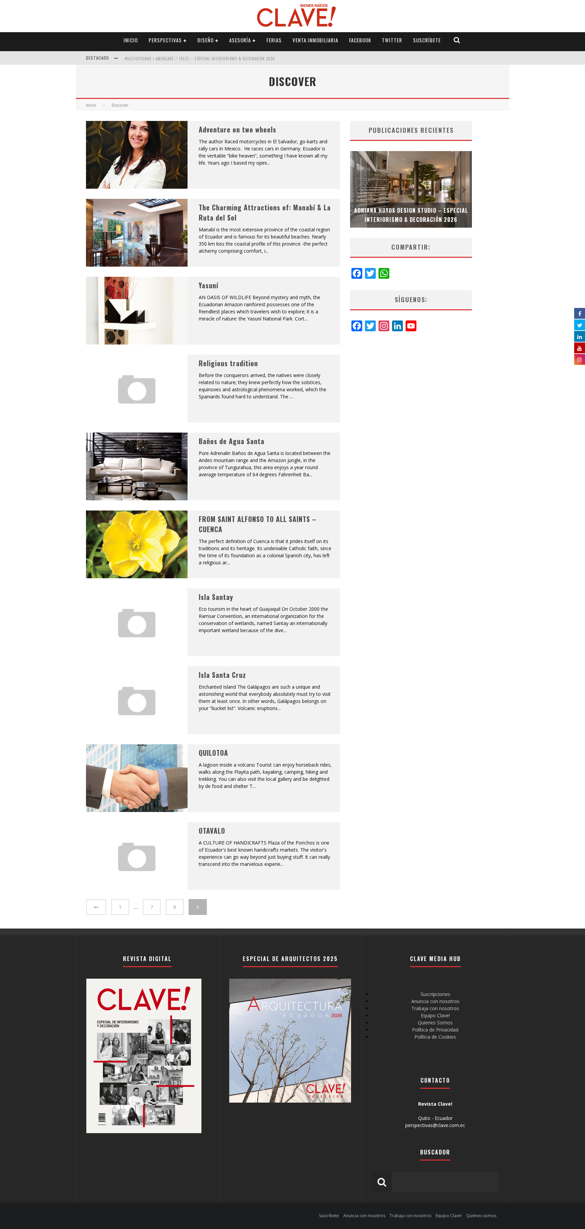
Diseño (205, 40)
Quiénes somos (481, 1215)
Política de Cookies (435, 1037)
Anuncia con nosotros (435, 1001)
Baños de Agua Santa (231, 441)
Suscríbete (427, 40)
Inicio (131, 40)
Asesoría (240, 40)
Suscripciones (435, 994)
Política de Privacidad (435, 1029)
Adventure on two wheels (237, 129)
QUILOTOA (213, 753)
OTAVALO (212, 831)
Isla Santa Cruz (222, 675)
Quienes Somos (435, 1022)
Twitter (392, 40)
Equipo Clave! (435, 1015)
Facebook (360, 40)
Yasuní (208, 285)
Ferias (274, 40)
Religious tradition (228, 363)
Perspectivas (165, 40)
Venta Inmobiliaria (315, 40)
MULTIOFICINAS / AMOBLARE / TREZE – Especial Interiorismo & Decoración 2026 (200, 58)
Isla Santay (216, 597)
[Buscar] (457, 40)
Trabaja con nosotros (435, 1008)
